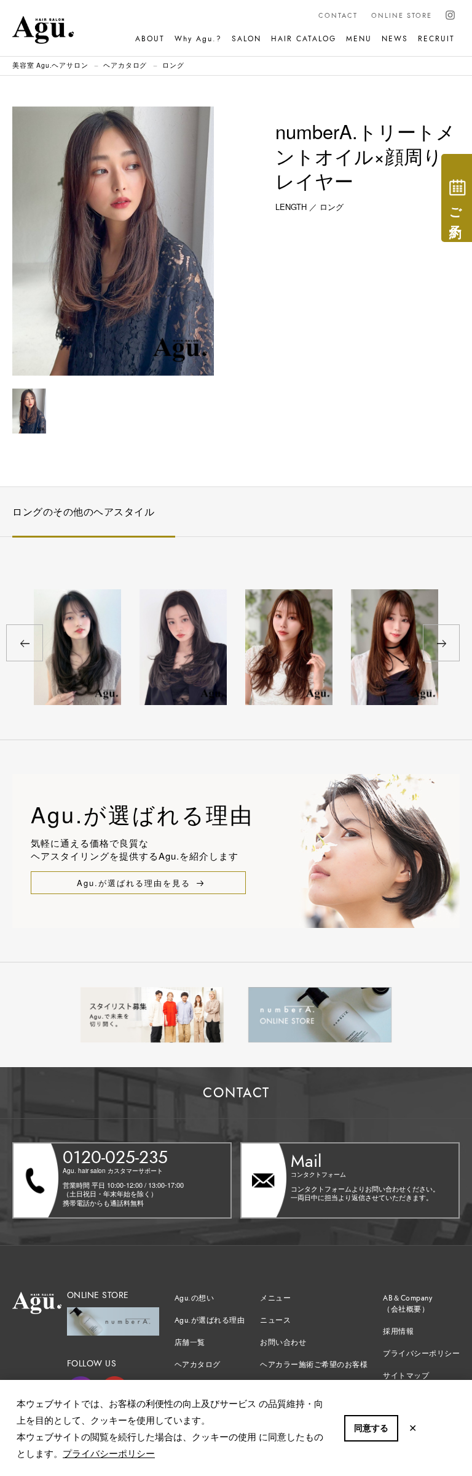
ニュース (275, 1320)
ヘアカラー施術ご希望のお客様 (314, 1364)
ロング (173, 65)
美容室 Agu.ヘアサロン (50, 65)
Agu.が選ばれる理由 (210, 1320)
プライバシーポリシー (109, 1452)
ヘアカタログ (125, 65)
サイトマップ (406, 1376)
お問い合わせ (283, 1342)
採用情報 (398, 1331)
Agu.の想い (194, 1298)
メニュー (275, 1298)
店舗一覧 (190, 1342)
